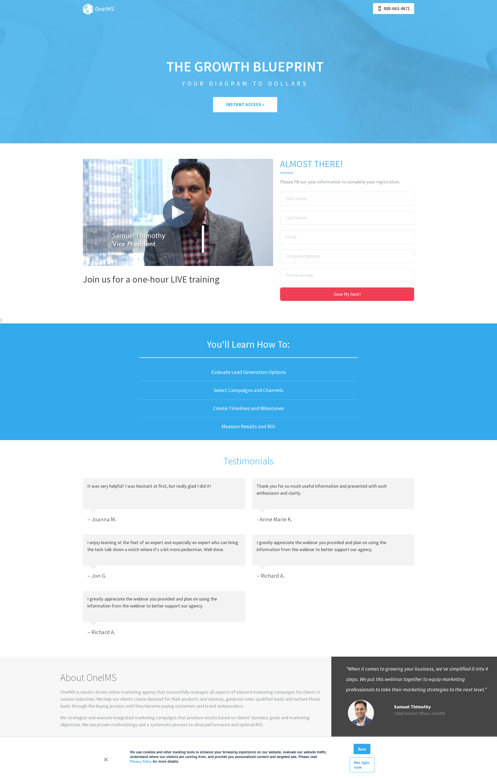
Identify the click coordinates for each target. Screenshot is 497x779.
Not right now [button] (362, 765)
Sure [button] (362, 749)
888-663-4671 (397, 8)
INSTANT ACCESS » (245, 104)
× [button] (106, 757)
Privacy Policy (141, 761)
